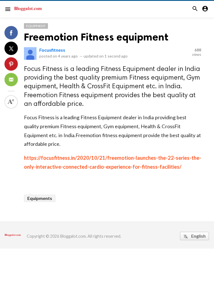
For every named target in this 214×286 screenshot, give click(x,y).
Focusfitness (52, 50)
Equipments (39, 198)
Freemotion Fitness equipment (96, 37)
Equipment (36, 26)
